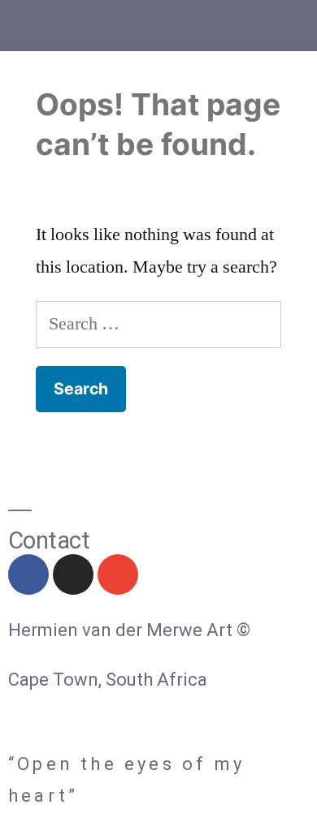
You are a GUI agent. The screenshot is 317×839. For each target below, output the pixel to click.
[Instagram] (73, 574)
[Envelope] (118, 574)
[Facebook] (28, 574)
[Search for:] (158, 323)
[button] (19, 21)
